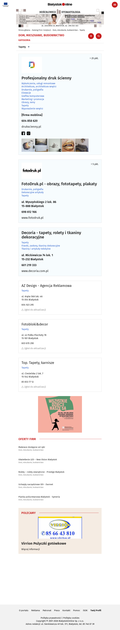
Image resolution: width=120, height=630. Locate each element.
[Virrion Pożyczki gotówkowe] (60, 528)
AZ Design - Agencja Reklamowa (47, 286)
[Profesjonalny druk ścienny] (32, 65)
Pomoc (76, 610)
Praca (57, 610)
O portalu (23, 610)
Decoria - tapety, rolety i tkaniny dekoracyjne (51, 235)
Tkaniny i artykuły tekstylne (36, 249)
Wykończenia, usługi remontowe (38, 83)
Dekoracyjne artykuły (33, 192)
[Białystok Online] (60, 4)
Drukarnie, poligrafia (32, 89)
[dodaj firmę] (91, 36)
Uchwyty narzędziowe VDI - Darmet (35, 484)
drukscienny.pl (31, 126)
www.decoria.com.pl (35, 271)
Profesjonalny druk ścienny (46, 78)
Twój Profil (95, 610)
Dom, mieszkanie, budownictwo (65, 30)
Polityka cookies (71, 618)
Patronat (47, 610)
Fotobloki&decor (35, 324)
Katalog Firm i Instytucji (41, 30)
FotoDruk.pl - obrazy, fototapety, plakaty (59, 184)
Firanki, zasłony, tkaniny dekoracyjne (41, 245)
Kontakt (66, 610)
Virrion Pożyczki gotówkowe (43, 543)
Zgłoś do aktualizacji (35, 309)
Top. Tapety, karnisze (38, 363)
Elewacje (26, 93)
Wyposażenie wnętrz (32, 108)
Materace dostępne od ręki (31, 447)
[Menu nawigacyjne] (115, 5)
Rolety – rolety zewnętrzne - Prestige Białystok (41, 472)
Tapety (82, 30)
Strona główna (24, 30)
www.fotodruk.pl (32, 217)
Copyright (41, 621)
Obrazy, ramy (28, 102)
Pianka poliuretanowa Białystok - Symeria (39, 496)
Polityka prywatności (51, 618)
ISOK (85, 610)
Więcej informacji (30, 549)
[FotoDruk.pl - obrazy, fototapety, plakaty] (32, 171)
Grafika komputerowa (33, 96)
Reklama (35, 610)
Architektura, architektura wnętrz (39, 86)
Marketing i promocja (33, 99)
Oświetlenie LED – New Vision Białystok (37, 459)
